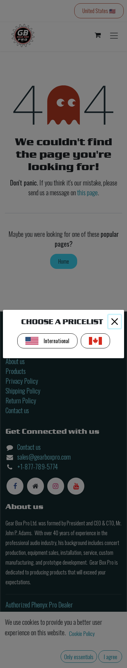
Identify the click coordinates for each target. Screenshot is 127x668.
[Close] (114, 321)
